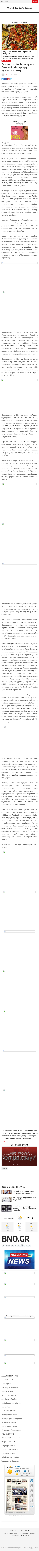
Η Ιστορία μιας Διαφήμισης (12, 1418)
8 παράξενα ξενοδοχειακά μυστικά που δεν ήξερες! (23, 1192)
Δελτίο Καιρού (7, 1407)
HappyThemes (33, 1548)
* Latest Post (6, 60)
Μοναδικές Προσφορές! (11, 1438)
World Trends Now (9, 1395)
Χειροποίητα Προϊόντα (10, 1461)
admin (7, 75)
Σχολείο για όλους (9, 1453)
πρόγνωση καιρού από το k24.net (16, 1515)
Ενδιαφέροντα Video (9, 1415)
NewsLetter (25, 1536)
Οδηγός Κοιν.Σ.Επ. (8, 1442)
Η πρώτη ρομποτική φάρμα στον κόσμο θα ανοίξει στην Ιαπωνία (24, 1208)
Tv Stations (15, 1536)
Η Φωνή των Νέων (9, 1422)
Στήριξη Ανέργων (8, 1445)
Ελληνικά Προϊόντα (9, 1411)
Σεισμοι (32, 1533)
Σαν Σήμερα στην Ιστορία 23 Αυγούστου (24, 1199)
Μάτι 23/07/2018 (8, 1434)
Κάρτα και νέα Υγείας (9, 1426)
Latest (5, 1169)
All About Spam (7, 1380)
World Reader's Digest (19, 7)
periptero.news (7, 1391)
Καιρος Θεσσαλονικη (10, 1533)
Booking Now (7, 1384)
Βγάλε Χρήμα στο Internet (11, 1403)
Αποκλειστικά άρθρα (9, 1399)
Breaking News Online (10, 1387)
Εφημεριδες (24, 1533)
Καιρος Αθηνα (24, 1530)
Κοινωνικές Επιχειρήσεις (11, 1430)
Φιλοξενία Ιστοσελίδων (11, 1457)
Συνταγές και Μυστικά (10, 1449)
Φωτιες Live (13, 1530)
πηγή (3, 1141)
